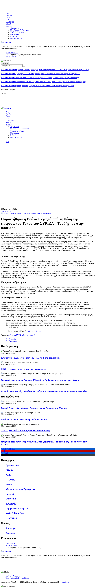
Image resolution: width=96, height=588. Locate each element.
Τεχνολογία (14, 28)
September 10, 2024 (33, 331)
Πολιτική (9, 20)
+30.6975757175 (12, 53)
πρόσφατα (12, 335)
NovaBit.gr (65, 582)
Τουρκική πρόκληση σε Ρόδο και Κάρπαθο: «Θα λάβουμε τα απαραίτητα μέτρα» (40, 380)
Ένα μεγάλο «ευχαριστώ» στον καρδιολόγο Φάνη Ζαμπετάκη (30, 358)
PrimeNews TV (16, 39)
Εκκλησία (10, 494)
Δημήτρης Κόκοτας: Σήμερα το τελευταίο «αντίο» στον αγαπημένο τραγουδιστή (37, 86)
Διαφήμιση (11, 533)
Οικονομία (10, 22)
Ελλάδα (8, 17)
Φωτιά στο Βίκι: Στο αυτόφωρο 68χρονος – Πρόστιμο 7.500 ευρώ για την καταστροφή (40, 78)
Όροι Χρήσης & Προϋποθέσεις (17, 578)
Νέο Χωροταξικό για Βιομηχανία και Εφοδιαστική (25, 430)
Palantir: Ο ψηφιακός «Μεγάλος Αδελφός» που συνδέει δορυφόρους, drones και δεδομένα (44, 391)
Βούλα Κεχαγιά (29, 335)
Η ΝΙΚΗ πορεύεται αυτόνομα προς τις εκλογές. (23, 369)
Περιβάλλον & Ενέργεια (19, 30)
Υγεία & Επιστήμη (17, 32)
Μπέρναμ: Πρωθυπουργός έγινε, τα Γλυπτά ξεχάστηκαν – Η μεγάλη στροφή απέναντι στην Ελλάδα (45, 70)
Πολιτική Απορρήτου (13, 576)
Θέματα (8, 26)
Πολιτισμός (14, 34)
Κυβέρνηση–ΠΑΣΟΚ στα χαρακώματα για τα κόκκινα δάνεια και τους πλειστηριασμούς (40, 74)
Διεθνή (8, 24)
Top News (9, 15)
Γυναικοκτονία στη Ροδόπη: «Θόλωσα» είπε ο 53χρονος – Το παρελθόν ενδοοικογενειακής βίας (43, 82)
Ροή (7, 13)
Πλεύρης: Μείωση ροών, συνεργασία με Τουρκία (24, 419)
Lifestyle (13, 36)
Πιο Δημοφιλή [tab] (11, 339)
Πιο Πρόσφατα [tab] (11, 341)
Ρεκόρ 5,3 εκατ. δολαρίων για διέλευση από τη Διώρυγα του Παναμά (34, 408)
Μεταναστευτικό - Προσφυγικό (20, 489)
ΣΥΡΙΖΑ (19, 335)
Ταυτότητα (11, 528)
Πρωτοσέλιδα (12, 465)
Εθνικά (9, 484)
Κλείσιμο (5, 63)
